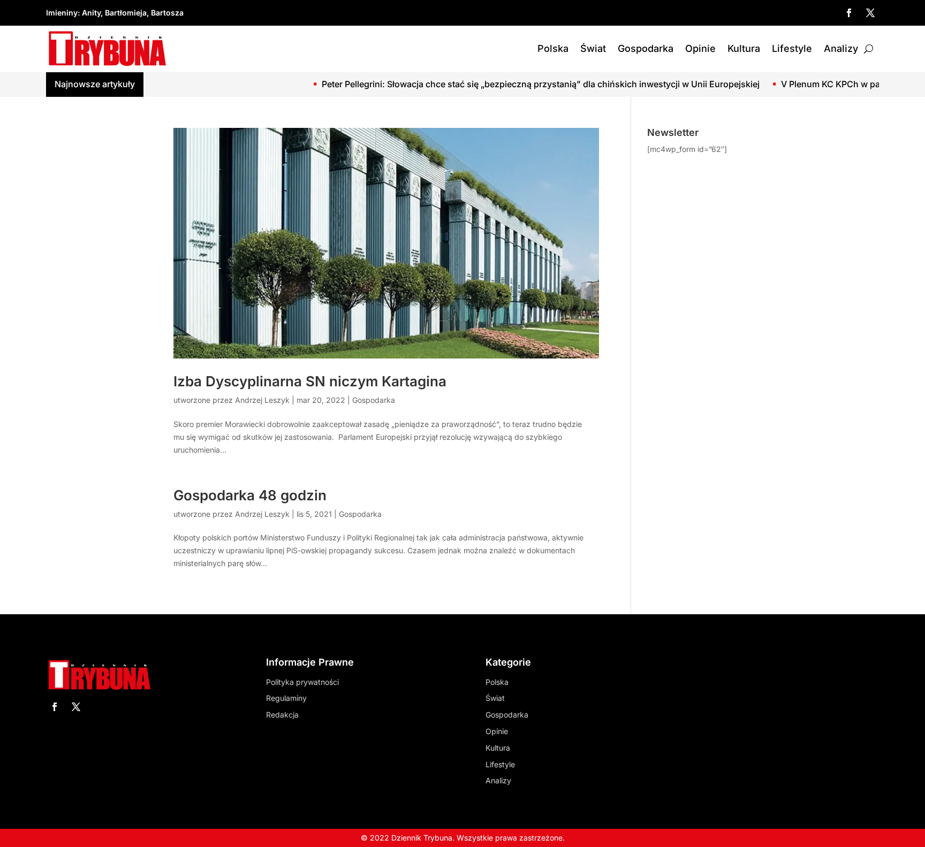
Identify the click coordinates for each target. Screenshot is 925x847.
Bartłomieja (126, 12)
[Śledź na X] (870, 12)
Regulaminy (286, 698)
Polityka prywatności (302, 681)
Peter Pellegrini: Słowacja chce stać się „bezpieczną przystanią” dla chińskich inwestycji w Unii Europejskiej (499, 84)
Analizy (841, 48)
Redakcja (282, 714)
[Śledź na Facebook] (849, 12)
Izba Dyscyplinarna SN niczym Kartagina (309, 381)
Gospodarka (645, 48)
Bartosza (167, 12)
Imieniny (62, 12)
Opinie (700, 48)
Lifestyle (792, 48)
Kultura (743, 48)
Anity (91, 12)
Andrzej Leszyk (262, 400)
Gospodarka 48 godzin (250, 495)
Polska (552, 48)
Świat (593, 48)
